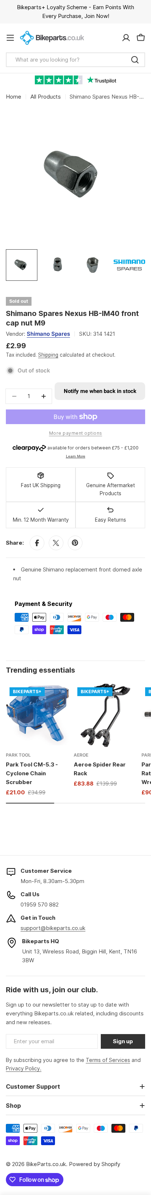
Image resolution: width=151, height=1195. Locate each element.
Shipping (48, 355)
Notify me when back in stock (100, 391)
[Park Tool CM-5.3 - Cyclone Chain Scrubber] (37, 715)
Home (13, 96)
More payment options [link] (75, 433)
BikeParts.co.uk (46, 1164)
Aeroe (81, 755)
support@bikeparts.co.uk (53, 927)
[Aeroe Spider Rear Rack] (105, 715)
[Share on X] (56, 543)
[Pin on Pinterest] (75, 543)
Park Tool (18, 755)
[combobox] (75, 59)
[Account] (126, 37)
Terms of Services (108, 1060)
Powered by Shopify (94, 1164)
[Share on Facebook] (37, 543)
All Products (45, 96)
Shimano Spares (48, 333)
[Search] (134, 59)
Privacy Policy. (23, 1068)
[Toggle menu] (10, 37)
